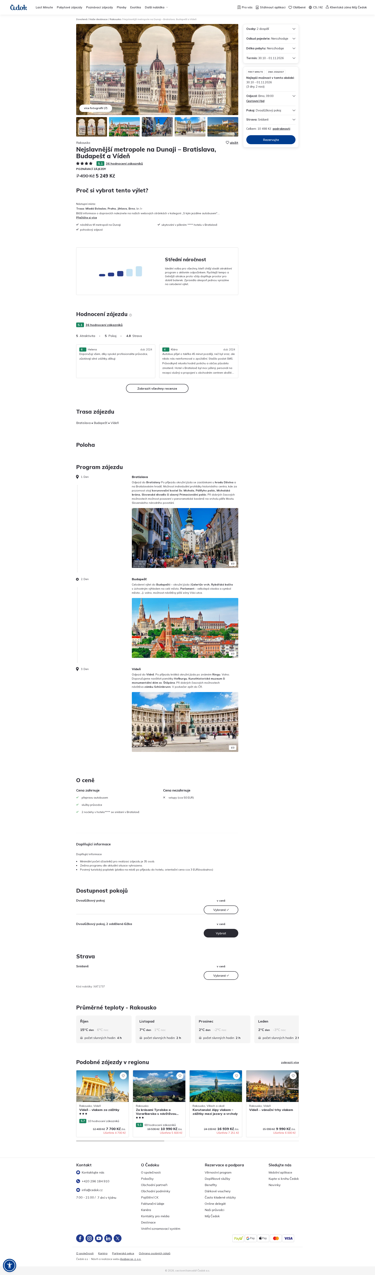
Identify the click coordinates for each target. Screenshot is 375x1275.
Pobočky (147, 1179)
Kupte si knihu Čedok (284, 1179)
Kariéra (146, 1210)
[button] (9, 1265)
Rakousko (115, 19)
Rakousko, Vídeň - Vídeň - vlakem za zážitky (100, 1074)
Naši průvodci (214, 1210)
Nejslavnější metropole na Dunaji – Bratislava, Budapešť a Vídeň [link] (159, 19)
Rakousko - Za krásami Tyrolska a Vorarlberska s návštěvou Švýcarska (156, 1074)
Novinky (275, 1185)
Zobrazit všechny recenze (157, 388)
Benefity (211, 1185)
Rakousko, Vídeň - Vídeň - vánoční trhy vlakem (271, 1074)
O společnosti (151, 1172)
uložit (234, 143)
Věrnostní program (218, 1172)
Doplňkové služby (217, 1179)
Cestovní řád (255, 101)
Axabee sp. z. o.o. (130, 1259)
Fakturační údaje (152, 1204)
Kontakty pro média (155, 1216)
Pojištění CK (149, 1197)
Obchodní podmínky (155, 1191)
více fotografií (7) (95, 108)
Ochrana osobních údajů (154, 1253)
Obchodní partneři (154, 1185)
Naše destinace (98, 19)
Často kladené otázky (220, 1197)
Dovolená (81, 19)
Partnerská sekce (123, 1253)
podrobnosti (281, 129)
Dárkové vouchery (218, 1191)
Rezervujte (271, 140)
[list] (130, 315)
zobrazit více (290, 1062)
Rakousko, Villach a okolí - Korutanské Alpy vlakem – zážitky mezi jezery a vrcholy (214, 1076)
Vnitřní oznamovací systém (160, 1229)
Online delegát (215, 1204)
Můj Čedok (212, 1216)
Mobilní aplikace (280, 1172)
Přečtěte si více (86, 217)
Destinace (148, 1222)
